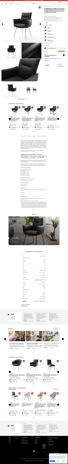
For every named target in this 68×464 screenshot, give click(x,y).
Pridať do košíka (62, 51)
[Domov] (34, 3)
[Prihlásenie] (64, 4)
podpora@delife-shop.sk (51, 441)
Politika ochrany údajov (25, 443)
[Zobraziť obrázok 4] (21, 70)
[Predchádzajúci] (2, 24)
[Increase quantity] (56, 51)
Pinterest (36, 443)
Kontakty (23, 439)
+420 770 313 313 (60, 1)
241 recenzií (13, 319)
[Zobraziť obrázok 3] (31, 51)
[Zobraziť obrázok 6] (31, 89)
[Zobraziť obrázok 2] (11, 51)
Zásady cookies (53, 462)
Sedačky (9, 439)
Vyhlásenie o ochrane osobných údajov (60, 462)
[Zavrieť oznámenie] (67, 0)
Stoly (9, 443)
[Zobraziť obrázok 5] (11, 89)
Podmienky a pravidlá (25, 440)
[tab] (33, 131)
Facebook (36, 439)
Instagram (36, 440)
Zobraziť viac (25, 319)
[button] (66, 454)
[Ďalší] (40, 24)
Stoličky (9, 440)
